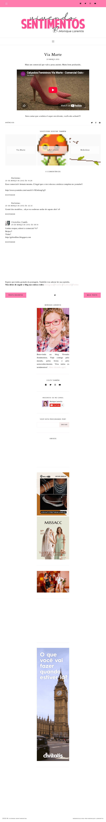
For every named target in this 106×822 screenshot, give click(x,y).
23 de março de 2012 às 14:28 (18, 181)
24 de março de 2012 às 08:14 (24, 225)
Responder (10, 195)
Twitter (76, 285)
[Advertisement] (53, 620)
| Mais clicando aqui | (57, 367)
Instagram (49, 285)
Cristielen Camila (19, 222)
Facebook (67, 285)
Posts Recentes (16, 295)
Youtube (58, 285)
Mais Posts (92, 295)
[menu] (6, 3)
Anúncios (9, 123)
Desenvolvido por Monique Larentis (88, 818)
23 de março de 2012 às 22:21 (19, 206)
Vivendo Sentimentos (18, 818)
